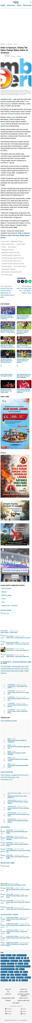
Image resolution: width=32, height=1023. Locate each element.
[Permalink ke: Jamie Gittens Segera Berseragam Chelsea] (8, 369)
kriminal (26, 963)
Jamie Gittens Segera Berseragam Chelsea (6, 375)
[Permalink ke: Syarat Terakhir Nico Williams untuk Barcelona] (24, 340)
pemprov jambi (19, 977)
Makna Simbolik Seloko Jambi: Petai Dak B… (18, 890)
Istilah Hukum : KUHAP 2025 (9, 632)
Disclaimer (16, 1003)
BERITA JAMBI (6, 595)
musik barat (17, 974)
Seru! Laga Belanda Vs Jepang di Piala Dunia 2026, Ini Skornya (23, 317)
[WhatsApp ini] (29, 281)
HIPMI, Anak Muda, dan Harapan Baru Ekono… (17, 944)
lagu (17, 969)
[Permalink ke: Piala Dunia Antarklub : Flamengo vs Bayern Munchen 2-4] (24, 325)
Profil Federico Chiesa (19, 266)
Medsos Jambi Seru (23, 1000)
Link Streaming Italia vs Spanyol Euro (11, 255)
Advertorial (5, 827)
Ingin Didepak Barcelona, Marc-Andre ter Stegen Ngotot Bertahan (24, 376)
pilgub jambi (27, 977)
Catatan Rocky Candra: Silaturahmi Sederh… (16, 919)
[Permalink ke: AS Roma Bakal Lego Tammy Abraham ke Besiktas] (24, 354)
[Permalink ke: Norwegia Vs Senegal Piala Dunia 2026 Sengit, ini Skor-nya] (8, 310)
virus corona (24, 980)
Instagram (9, 1011)
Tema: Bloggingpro (22, 1020)
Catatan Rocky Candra (9, 914)
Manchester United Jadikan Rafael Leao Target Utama (6, 391)
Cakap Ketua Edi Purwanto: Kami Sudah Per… (17, 796)
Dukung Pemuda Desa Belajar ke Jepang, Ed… (17, 741)
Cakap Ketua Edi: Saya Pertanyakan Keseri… (18, 821)
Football (3, 247)
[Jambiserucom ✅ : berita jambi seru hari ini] (16, 2)
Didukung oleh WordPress (11, 1020)
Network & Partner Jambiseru (23, 994)
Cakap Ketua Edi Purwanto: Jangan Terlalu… (18, 802)
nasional (3, 977)
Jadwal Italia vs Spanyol (7, 249)
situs (14, 980)
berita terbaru (4, 958)
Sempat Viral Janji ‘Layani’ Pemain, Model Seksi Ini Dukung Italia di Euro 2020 (7, 291)
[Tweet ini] (22, 281)
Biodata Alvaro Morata (16, 241)
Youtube (9, 1013)
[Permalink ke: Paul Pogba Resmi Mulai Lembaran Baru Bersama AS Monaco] (24, 384)
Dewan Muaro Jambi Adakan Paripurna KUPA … (17, 857)
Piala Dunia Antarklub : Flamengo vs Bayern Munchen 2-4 (23, 332)
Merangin (3, 974)
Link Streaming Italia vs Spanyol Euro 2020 (12, 258)
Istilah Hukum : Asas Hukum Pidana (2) (17, 656)
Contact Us (23, 989)
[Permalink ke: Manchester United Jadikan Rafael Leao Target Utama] (8, 384)
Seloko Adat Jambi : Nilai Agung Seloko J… (18, 909)
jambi (20, 961)
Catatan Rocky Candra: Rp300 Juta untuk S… (18, 925)
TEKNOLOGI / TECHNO (9, 605)
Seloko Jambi (4, 883)
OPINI (3, 599)
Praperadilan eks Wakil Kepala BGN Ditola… (18, 766)
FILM (3, 602)
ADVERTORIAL (6, 588)
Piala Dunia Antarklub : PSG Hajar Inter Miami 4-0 (8, 346)
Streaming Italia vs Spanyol (8, 269)
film (25, 958)
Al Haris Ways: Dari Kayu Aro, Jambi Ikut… (18, 693)
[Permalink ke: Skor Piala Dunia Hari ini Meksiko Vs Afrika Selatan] (8, 325)
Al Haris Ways (11, 684)
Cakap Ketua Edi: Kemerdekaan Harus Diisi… (19, 815)
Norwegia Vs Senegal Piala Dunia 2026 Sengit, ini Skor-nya (7, 317)
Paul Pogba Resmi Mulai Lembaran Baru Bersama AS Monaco (24, 391)
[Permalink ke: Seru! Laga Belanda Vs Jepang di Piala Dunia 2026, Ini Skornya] (24, 310)
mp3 (8, 974)
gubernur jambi (14, 961)
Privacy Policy (23, 998)
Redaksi (8, 1000)
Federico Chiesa (20, 244)
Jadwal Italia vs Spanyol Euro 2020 (10, 252)
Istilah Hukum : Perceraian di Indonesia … (18, 644)
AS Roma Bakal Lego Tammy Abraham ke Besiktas (23, 361)
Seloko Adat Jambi (7, 863)
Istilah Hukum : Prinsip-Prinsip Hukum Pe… (18, 637)
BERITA (4, 592)
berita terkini (11, 958)
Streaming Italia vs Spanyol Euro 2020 (11, 272)
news (8, 977)
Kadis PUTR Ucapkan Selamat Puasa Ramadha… (16, 838)
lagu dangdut (4, 972)
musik (12, 974)
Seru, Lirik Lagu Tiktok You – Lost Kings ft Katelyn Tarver (24, 289)
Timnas (27, 101)
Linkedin (24, 1011)
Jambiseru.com (6, 99)
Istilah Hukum (6, 610)
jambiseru (3, 963)
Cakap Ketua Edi (12, 793)
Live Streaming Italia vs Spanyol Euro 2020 (12, 263)
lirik (21, 972)
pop (10, 980)
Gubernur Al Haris (5, 961)
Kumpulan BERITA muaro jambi (23, 966)
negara (13, 117)
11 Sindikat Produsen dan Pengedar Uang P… (18, 759)
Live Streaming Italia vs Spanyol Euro (11, 261)
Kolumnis (16, 642)
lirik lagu (25, 972)
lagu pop (17, 972)
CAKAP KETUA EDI (7, 772)
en (22, 958)
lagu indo (11, 972)
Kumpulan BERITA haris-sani (7, 966)
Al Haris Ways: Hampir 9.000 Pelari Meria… (17, 711)
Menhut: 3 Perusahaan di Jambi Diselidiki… (17, 753)
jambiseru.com (10, 963)
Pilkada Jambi (4, 980)
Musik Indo (24, 974)
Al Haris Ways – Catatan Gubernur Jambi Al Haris (16, 662)
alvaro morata (5, 241)
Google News (23, 991)
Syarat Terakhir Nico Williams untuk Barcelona (24, 346)
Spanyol (8, 104)
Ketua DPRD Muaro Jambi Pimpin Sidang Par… (18, 851)
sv (16, 980)
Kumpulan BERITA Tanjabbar (7, 969)
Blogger (24, 1013)
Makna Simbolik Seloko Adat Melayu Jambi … (14, 885)
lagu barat (22, 969)
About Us (8, 989)
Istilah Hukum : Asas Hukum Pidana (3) (17, 650)
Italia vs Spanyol (12, 247)
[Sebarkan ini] (18, 281)
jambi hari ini (26, 961)
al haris (2, 955)
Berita (9, 738)
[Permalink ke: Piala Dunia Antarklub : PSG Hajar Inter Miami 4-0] (8, 340)
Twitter (24, 1009)
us (19, 980)
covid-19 (18, 958)
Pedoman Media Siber (8, 998)
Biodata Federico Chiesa (7, 244)
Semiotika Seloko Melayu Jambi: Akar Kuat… (17, 896)
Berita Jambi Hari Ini (21, 955)
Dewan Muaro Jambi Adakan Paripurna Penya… (17, 844)
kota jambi (20, 963)
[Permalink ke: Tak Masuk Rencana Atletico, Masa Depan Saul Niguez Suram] (8, 354)
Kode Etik (8, 994)
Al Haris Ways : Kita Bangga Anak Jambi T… (17, 686)
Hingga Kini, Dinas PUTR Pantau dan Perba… (16, 832)
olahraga (13, 977)
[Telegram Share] (26, 281)
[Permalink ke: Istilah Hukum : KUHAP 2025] (16, 621)
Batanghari (8, 955)
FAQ (8, 991)
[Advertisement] (16, 25)
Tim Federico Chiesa (6, 274)
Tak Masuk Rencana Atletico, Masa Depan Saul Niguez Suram (6, 360)
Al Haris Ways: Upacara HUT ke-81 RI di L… (18, 699)
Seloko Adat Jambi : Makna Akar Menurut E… (18, 902)
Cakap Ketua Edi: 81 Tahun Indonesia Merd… (18, 808)
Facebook (9, 1009)
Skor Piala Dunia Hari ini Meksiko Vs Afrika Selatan (8, 331)
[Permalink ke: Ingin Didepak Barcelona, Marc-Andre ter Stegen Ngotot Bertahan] (24, 369)
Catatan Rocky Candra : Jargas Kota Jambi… (16, 932)
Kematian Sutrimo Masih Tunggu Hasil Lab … (19, 747)
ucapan (3, 124)
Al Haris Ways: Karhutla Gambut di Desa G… (18, 705)
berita (14, 955)
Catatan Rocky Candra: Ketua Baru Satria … (18, 938)
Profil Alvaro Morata (6, 266)
